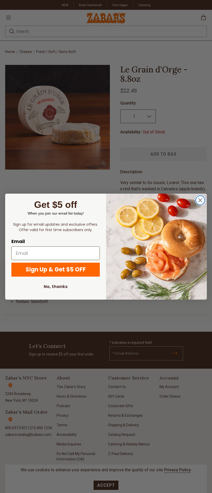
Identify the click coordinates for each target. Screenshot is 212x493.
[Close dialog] (200, 200)
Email (18, 241)
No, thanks (55, 287)
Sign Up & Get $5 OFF (56, 270)
